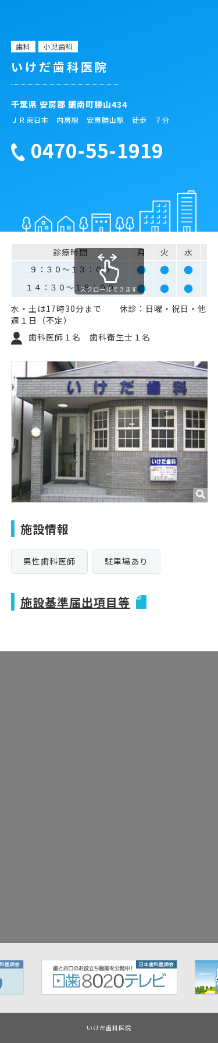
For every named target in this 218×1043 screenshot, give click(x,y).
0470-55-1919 (97, 151)
